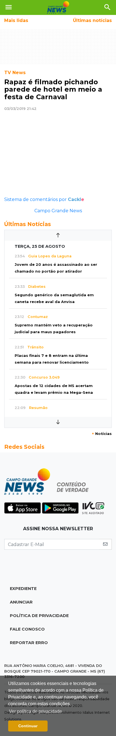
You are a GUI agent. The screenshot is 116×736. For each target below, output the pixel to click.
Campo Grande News (58, 210)
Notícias (102, 434)
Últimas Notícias (27, 224)
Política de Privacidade (39, 615)
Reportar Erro (29, 642)
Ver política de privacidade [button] (35, 711)
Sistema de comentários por (44, 199)
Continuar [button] (27, 726)
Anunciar (21, 602)
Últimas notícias (92, 20)
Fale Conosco (27, 629)
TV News (15, 72)
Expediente (23, 588)
